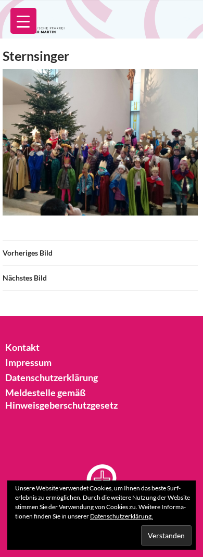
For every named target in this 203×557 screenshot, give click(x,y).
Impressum (28, 362)
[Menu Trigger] (23, 21)
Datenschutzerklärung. (121, 516)
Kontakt (22, 347)
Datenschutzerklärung (51, 377)
